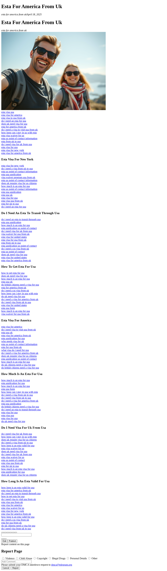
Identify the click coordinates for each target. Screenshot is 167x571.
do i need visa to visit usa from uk (18, 329)
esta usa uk (7, 195)
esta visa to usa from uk (13, 118)
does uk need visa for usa (14, 123)
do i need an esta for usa (13, 121)
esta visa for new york (12, 150)
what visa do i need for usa (15, 350)
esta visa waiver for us (12, 135)
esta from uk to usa (11, 141)
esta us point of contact (13, 251)
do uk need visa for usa (13, 296)
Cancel (6, 568)
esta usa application (11, 174)
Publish (12, 541)
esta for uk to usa (10, 203)
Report (15, 568)
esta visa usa (7, 112)
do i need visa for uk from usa (16, 144)
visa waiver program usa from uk (18, 177)
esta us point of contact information (19, 138)
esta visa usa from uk (12, 200)
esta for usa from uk (11, 347)
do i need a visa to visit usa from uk (19, 129)
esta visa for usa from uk (13, 240)
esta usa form (8, 308)
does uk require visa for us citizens (19, 183)
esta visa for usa (9, 147)
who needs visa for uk (12, 341)
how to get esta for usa (12, 273)
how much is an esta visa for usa (18, 469)
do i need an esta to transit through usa (21, 219)
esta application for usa (13, 338)
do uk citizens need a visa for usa (18, 364)
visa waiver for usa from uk (15, 234)
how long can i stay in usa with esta (19, 293)
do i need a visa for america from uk (19, 299)
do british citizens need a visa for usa (20, 284)
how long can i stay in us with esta (19, 132)
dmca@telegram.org (61, 564)
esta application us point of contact (19, 228)
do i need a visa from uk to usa (17, 168)
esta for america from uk (13, 126)
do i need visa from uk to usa (16, 302)
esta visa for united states (14, 237)
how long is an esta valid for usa (17, 445)
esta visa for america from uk (16, 153)
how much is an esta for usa (15, 186)
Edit (4, 541)
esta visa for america (11, 115)
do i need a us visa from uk (15, 248)
